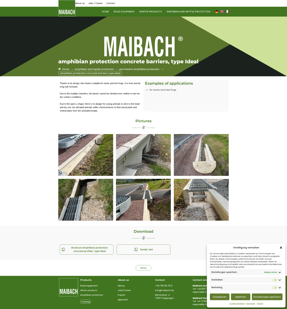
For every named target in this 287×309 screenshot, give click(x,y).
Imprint (260, 303)
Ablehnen (240, 296)
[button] (281, 247)
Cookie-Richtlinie (237, 303)
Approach (250, 303)
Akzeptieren (219, 296)
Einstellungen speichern (267, 296)
